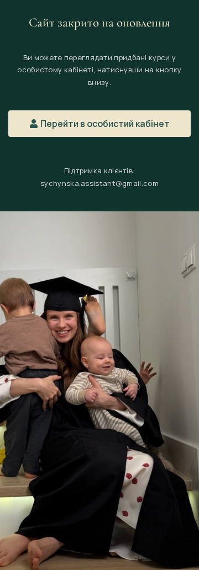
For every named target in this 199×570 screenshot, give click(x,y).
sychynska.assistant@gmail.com (99, 183)
